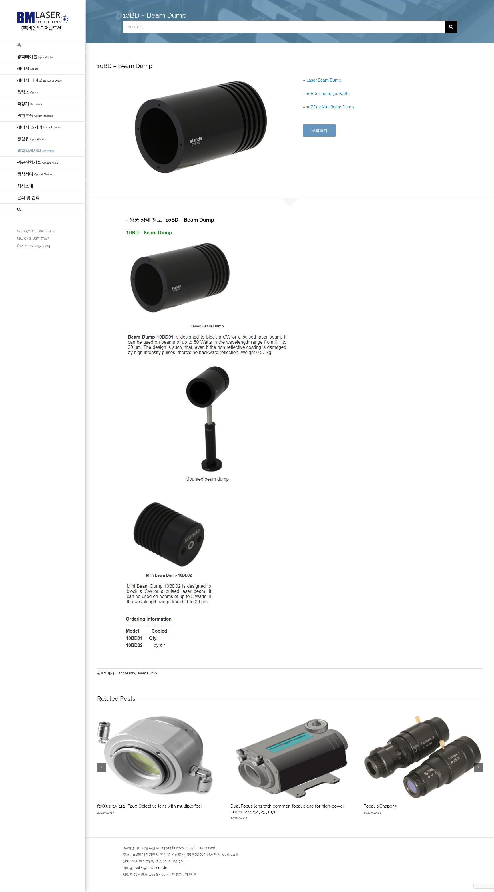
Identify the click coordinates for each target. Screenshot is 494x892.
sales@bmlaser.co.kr (151, 868)
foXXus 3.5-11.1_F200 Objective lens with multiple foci (149, 806)
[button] (43, 209)
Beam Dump (147, 673)
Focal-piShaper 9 (380, 806)
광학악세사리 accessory (116, 673)
